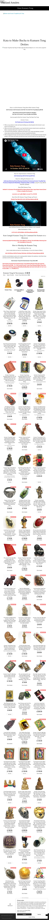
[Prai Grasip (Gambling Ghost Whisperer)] (30, 283)
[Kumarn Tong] (8, 283)
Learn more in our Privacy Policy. (23, 910)
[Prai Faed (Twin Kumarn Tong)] (41, 283)
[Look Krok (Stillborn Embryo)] (19, 283)
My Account (10, 905)
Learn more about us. (21, 911)
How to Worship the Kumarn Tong (24, 245)
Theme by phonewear (6, 918)
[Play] (24, 213)
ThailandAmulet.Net (8, 915)
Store (4, 275)
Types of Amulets (10, 275)
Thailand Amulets (10, 2)
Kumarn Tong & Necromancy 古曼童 (22, 275)
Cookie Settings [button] (32, 917)
